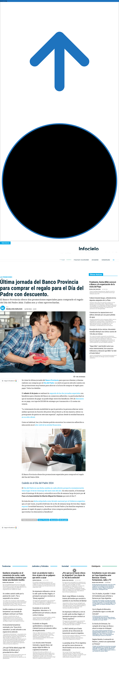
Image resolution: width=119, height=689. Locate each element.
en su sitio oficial (28, 417)
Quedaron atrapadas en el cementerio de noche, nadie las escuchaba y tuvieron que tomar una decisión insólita (14, 576)
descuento (80, 399)
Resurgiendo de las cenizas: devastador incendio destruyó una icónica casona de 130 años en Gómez (103, 331)
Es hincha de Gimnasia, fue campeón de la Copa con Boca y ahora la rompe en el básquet (102, 626)
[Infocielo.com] (89, 249)
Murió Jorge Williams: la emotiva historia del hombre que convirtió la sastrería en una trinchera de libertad (74, 598)
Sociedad (4, 274)
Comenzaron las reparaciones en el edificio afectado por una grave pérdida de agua (102, 314)
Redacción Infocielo (14, 309)
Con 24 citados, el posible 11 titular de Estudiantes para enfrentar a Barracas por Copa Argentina (103, 596)
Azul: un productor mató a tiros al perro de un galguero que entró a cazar (43, 575)
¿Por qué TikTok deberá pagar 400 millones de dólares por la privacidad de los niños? (14, 650)
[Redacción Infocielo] (3, 308)
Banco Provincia (52, 380)
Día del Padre (49, 383)
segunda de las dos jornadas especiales (65, 393)
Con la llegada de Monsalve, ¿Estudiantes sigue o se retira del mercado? (103, 611)
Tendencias (6, 566)
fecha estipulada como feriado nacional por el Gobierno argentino (59, 501)
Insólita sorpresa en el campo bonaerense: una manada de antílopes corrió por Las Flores (13, 611)
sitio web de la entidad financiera (48, 425)
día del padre (63, 520)
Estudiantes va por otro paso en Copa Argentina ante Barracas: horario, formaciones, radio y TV (103, 576)
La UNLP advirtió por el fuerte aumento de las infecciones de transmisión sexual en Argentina (73, 631)
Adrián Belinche (36, 580)
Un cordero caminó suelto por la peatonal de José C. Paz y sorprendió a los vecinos (13, 596)
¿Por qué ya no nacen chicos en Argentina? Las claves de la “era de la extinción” (73, 575)
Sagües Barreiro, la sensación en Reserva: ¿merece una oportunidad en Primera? (103, 641)
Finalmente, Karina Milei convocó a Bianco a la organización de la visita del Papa (102, 284)
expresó (25, 506)
